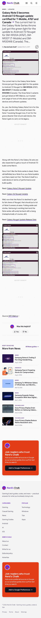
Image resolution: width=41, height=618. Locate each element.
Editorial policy (7, 553)
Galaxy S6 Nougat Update (17, 194)
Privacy (4, 612)
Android (5, 523)
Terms (11, 612)
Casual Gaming (7, 511)
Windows (25, 511)
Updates (11, 9)
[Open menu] (26, 3)
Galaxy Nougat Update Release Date (21, 220)
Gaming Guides (7, 519)
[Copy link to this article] (37, 47)
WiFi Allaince (13, 316)
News (4, 9)
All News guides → (32, 347)
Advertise (5, 557)
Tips (23, 515)
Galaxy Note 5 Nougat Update (19, 188)
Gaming (5, 507)
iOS (3, 532)
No (26, 332)
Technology (26, 507)
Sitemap (24, 612)
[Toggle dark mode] (36, 3)
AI (3, 528)
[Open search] (31, 3)
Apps (24, 519)
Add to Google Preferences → (20, 468)
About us (5, 541)
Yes (17, 332)
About (17, 612)
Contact (5, 545)
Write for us (6, 549)
